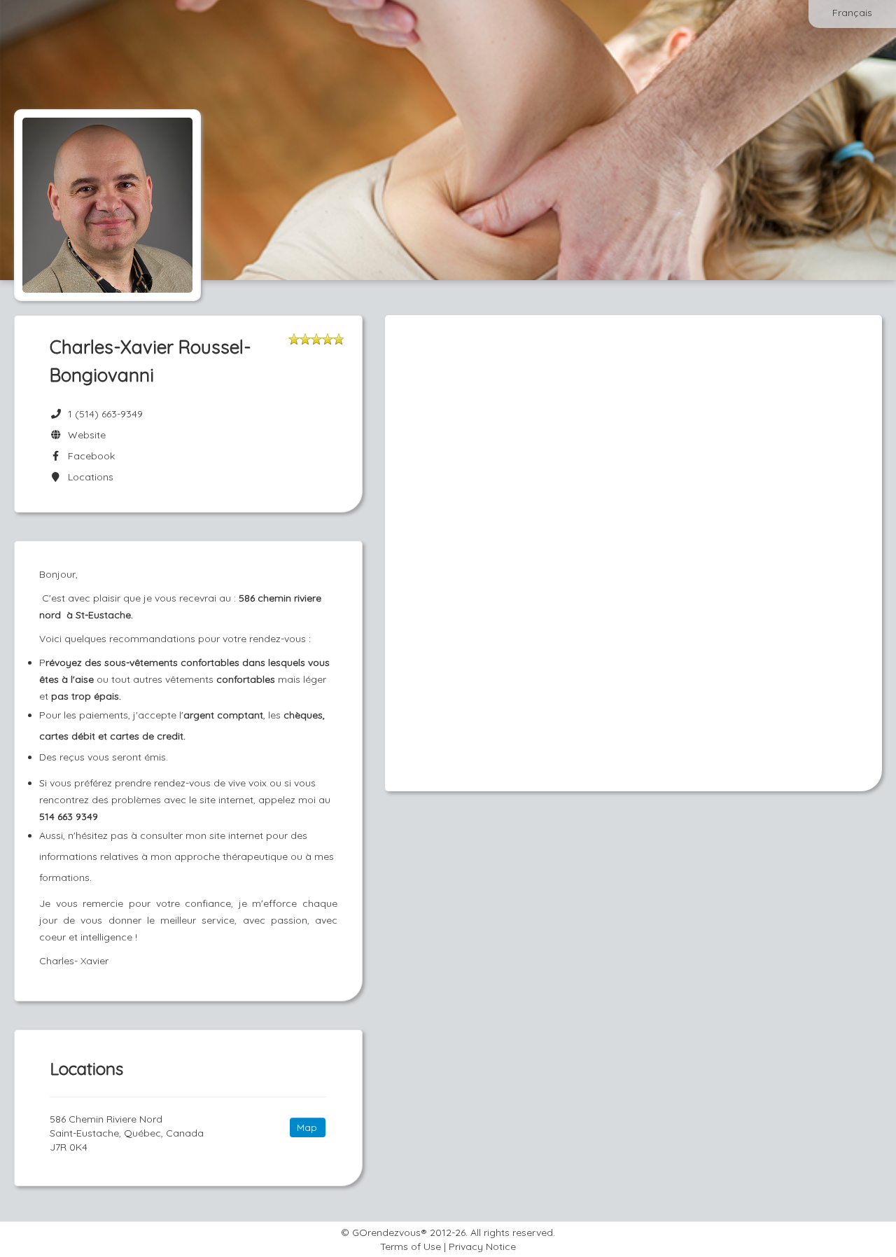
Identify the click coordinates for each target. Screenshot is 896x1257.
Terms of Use (410, 1246)
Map (307, 1127)
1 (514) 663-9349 (105, 414)
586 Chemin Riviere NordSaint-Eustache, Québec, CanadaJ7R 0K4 (127, 1133)
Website (84, 435)
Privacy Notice (482, 1246)
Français (852, 12)
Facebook (88, 456)
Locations (87, 477)
